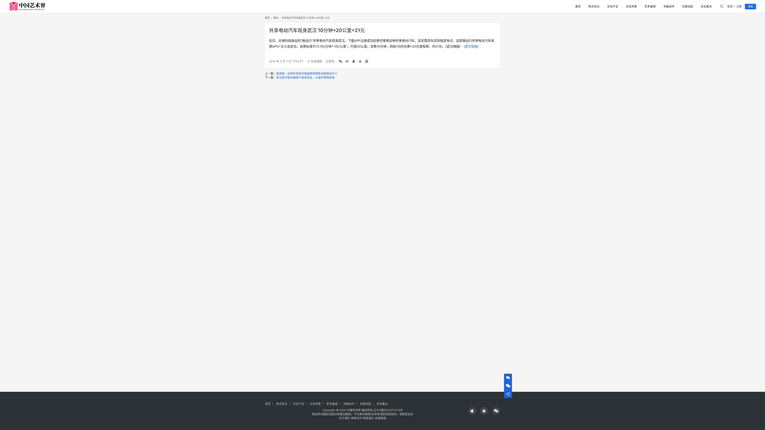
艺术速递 (650, 6)
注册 (739, 6)
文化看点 (706, 6)
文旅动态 (687, 6)
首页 (578, 6)
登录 (730, 6)
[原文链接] (471, 46)
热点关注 (593, 6)
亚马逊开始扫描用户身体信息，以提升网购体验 (305, 77)
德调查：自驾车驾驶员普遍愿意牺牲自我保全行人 (306, 73)
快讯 (275, 17)
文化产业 (612, 6)
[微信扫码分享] (340, 61)
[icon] (472, 411)
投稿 (750, 6)
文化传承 (631, 6)
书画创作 (668, 6)
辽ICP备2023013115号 (388, 410)
